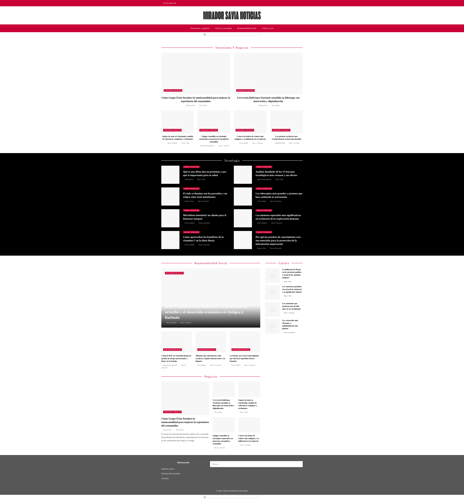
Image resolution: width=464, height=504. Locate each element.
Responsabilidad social (174, 273)
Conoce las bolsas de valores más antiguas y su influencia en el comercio (248, 438)
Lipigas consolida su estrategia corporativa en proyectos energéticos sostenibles (214, 139)
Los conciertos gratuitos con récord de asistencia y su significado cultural (292, 289)
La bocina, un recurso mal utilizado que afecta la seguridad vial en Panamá (244, 358)
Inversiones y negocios (173, 90)
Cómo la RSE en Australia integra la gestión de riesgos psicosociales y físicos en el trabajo (176, 358)
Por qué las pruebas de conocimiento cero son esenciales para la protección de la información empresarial (278, 240)
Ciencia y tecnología (191, 167)
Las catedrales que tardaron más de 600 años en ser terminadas (291, 306)
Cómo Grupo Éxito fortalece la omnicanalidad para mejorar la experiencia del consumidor (185, 422)
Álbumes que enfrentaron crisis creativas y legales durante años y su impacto (210, 358)
